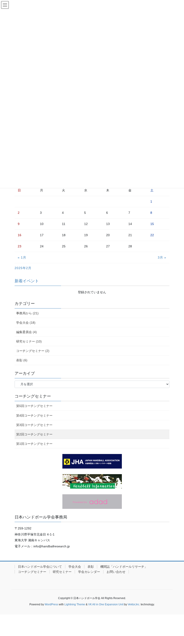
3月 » (162, 257)
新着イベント (27, 281)
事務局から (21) (27, 313)
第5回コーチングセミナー (34, 406)
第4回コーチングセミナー (34, 415)
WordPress (51, 604)
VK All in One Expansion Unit (105, 604)
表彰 (91, 566)
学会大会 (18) (25, 322)
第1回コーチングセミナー (34, 443)
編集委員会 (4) (26, 332)
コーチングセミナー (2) (32, 351)
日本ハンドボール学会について (40, 566)
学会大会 (74, 566)
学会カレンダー (89, 572)
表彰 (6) (21, 360)
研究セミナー (62, 572)
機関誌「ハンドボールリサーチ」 (123, 566)
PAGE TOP (175, 613)
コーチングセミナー (32, 572)
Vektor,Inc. (134, 604)
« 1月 (22, 257)
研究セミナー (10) (29, 341)
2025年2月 (23, 268)
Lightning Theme (74, 604)
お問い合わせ (116, 572)
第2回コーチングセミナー (34, 434)
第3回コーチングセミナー (34, 425)
